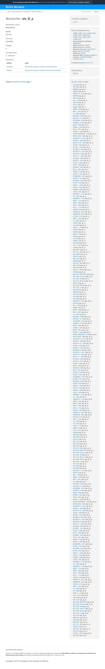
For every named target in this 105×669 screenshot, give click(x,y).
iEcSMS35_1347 (79, 176)
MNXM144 (93, 55)
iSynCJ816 (77, 290)
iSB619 (76, 91)
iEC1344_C (77, 287)
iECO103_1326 (78, 154)
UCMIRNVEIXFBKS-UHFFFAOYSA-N (82, 58)
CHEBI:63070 (77, 39)
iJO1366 (76, 84)
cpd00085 (87, 47)
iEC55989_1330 (79, 120)
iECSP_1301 (78, 178)
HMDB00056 (77, 43)
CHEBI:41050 (77, 37)
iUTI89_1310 (78, 216)
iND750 (76, 96)
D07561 (83, 53)
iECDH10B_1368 (79, 136)
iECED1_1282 (78, 140)
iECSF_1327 (78, 174)
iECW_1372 (77, 183)
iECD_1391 (77, 129)
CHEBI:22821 (86, 35)
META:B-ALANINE (83, 51)
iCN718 (76, 283)
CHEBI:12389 (91, 33)
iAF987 (76, 229)
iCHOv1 (76, 256)
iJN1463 (9, 34)
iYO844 (76, 247)
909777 (94, 49)
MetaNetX (82, 63)
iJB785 (75, 261)
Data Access (26, 11)
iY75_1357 (77, 245)
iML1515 (76, 258)
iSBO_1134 (77, 200)
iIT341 (75, 105)
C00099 (87, 45)
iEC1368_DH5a (79, 285)
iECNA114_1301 (79, 151)
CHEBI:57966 (86, 37)
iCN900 (76, 292)
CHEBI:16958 (77, 35)
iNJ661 (75, 107)
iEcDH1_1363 (78, 131)
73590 (89, 49)
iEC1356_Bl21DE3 (80, 274)
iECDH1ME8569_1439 (81, 134)
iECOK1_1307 (78, 160)
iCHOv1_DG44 (78, 270)
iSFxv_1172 (77, 207)
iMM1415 (76, 234)
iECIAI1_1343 (78, 147)
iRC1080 (76, 243)
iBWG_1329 (77, 109)
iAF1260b (76, 254)
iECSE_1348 (78, 171)
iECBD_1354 (78, 127)
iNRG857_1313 (78, 194)
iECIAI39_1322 (78, 149)
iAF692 (76, 236)
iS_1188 (76, 196)
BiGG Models (15, 7)
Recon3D (76, 265)
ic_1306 (76, 113)
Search (96, 11)
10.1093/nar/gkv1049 (58, 655)
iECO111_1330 (78, 156)
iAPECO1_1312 (79, 93)
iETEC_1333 (78, 187)
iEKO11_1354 (78, 185)
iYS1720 (76, 294)
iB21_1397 (77, 111)
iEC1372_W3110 (79, 281)
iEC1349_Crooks (79, 276)
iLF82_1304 (77, 191)
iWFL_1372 (77, 218)
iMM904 (76, 89)
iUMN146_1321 (79, 212)
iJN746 (75, 102)
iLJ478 (75, 238)
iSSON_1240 (78, 209)
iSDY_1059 (77, 203)
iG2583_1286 (78, 189)
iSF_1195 (76, 100)
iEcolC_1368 (78, 162)
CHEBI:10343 (82, 33)
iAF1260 (76, 87)
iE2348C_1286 (78, 116)
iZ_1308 (76, 220)
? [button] (31, 81)
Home (9, 11)
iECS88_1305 (78, 167)
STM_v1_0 (77, 227)
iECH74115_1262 (79, 142)
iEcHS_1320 (77, 145)
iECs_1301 (77, 169)
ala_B (75, 22)
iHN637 (76, 241)
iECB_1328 (77, 125)
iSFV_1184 (77, 205)
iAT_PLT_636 (78, 252)
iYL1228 (76, 225)
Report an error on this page (18, 81)
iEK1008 (76, 267)
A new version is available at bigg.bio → (79, 2)
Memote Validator (36, 11)
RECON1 (76, 249)
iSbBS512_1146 (79, 198)
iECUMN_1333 (78, 180)
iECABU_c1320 (78, 122)
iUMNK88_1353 (79, 214)
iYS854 (76, 272)
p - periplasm (10, 55)
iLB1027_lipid (78, 263)
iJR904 (75, 223)
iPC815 (76, 98)
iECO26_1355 (78, 158)
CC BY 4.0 (89, 63)
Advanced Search (17, 11)
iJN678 (75, 232)
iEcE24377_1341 (79, 138)
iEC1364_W (77, 278)
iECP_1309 (77, 165)
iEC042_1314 (78, 118)
